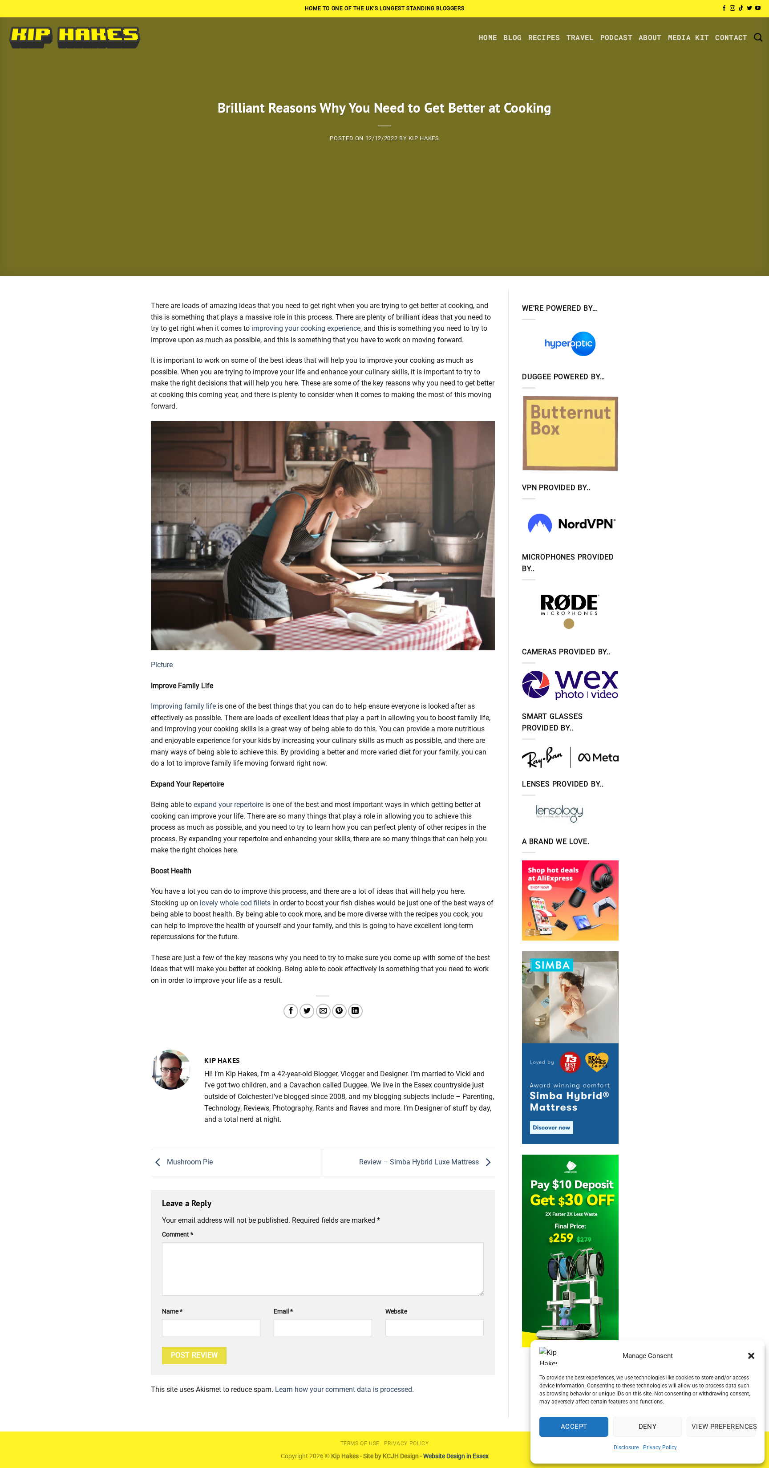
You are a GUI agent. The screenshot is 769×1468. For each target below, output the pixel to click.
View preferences (724, 1427)
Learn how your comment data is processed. (344, 1389)
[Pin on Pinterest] (339, 1011)
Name (172, 1311)
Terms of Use (360, 1443)
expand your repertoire (228, 804)
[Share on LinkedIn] (355, 1011)
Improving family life (183, 706)
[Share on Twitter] (307, 1011)
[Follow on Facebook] (724, 8)
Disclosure (626, 1447)
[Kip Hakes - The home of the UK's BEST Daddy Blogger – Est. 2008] (74, 37)
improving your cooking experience (305, 328)
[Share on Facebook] (290, 1011)
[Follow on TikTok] (741, 8)
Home (488, 37)
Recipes (544, 37)
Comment (177, 1234)
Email (283, 1311)
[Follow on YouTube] (758, 8)
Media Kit (688, 37)
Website (396, 1311)
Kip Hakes (424, 138)
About (650, 37)
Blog (512, 37)
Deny (648, 1427)
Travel (580, 37)
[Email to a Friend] (323, 1011)
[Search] (758, 37)
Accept (574, 1427)
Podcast (616, 37)
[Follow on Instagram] (732, 8)
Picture (162, 665)
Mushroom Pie (189, 1162)
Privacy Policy (660, 1447)
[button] (751, 1355)
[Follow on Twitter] (749, 8)
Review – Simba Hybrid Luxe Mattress (420, 1162)
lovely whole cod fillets (235, 903)
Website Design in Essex (456, 1456)
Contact (731, 37)
